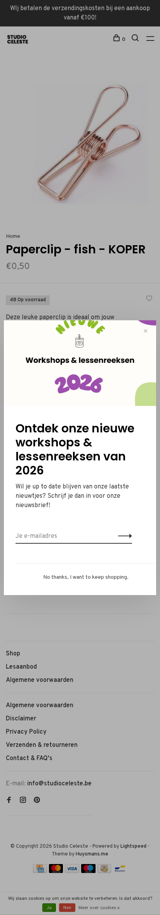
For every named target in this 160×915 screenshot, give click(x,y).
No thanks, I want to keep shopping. (86, 577)
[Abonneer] (123, 536)
